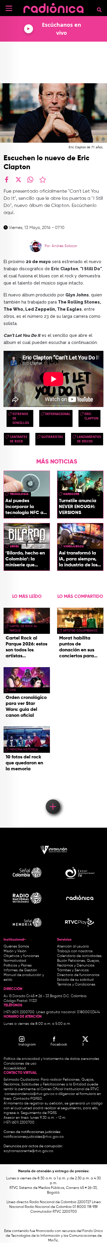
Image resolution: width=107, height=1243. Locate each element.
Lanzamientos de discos (89, 439)
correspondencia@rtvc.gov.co (29, 1094)
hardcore (71, 494)
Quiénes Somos (16, 946)
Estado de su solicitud (75, 980)
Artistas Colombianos (80, 630)
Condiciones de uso (20, 1064)
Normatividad (15, 961)
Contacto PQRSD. (28, 1099)
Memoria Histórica (24, 749)
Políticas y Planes (18, 965)
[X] (18, 180)
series (14, 546)
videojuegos (73, 546)
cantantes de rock (18, 439)
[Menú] (9, 8)
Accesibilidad (15, 1068)
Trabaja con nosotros (75, 951)
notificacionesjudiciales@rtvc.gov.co (34, 1137)
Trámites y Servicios (73, 970)
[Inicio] (53, 7)
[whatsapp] (30, 180)
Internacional (57, 414)
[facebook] (7, 180)
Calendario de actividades (79, 956)
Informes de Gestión (20, 970)
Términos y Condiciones (76, 984)
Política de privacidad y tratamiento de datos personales (51, 1059)
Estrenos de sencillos (20, 418)
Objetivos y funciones (21, 956)
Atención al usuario (73, 946)
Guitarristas (52, 437)
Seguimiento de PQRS (39, 1113)
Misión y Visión (15, 951)
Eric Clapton (91, 416)
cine (13, 690)
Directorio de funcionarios (78, 975)
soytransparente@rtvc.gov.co (28, 1151)
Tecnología (19, 494)
